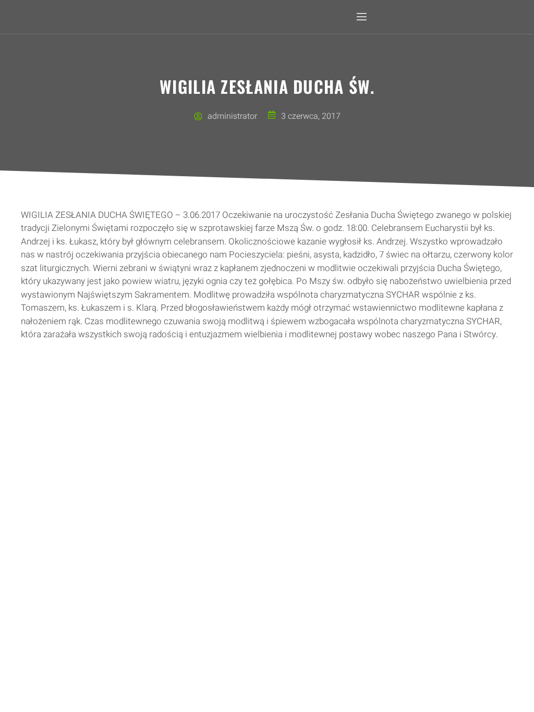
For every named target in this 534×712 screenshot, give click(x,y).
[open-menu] (361, 16)
